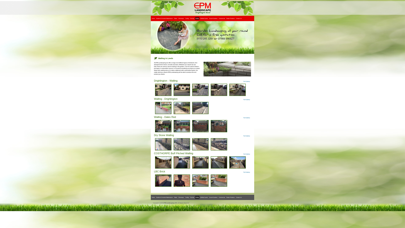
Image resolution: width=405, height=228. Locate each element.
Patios (175, 18)
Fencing (192, 18)
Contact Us (239, 18)
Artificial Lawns (204, 18)
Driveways (181, 18)
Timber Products (230, 18)
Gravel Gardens (213, 18)
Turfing (187, 18)
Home (153, 18)
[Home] (202, 8)
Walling (197, 18)
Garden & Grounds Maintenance (164, 18)
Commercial (222, 18)
